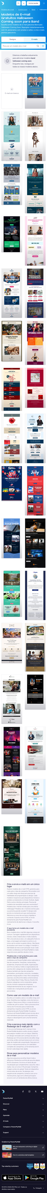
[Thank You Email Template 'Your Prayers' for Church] (11, 796)
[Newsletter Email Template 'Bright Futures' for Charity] (11, 293)
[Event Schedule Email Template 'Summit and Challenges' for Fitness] (35, 343)
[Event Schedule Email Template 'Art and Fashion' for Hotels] (11, 851)
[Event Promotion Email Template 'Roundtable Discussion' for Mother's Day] (35, 241)
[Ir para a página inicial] (2, 3)
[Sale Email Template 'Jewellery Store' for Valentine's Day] (35, 388)
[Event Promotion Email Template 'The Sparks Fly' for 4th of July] (11, 483)
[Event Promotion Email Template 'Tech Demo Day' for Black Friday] (11, 234)
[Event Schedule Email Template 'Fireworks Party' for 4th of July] (35, 491)
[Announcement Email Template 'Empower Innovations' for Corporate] (11, 136)
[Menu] (44, 3)
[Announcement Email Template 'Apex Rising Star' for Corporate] (35, 595)
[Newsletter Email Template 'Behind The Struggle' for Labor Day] (11, 184)
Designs (13, 39)
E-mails (34, 39)
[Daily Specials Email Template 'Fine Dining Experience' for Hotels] (11, 643)
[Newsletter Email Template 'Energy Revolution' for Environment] (11, 538)
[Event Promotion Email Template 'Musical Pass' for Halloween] (11, 751)
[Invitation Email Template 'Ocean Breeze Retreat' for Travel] (11, 699)
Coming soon (22, 10)
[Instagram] (29, 1091)
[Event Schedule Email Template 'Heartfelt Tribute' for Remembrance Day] (11, 438)
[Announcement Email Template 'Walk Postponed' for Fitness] (35, 91)
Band (33, 10)
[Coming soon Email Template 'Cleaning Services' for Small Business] (35, 801)
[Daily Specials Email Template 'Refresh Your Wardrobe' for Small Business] (35, 136)
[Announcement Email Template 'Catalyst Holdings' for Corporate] (35, 188)
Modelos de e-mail (7, 10)
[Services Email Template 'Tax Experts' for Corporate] (35, 748)
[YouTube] (42, 1091)
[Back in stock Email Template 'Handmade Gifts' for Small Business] (11, 341)
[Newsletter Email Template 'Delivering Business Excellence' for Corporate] (35, 438)
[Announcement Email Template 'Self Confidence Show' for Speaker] (35, 692)
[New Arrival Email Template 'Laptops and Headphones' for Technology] (35, 543)
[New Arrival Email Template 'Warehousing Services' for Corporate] (35, 293)
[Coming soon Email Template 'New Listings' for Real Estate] (35, 647)
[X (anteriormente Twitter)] (36, 1091)
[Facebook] (23, 1091)
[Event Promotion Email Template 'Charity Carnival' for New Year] (11, 594)
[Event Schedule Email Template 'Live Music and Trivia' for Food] (11, 389)
